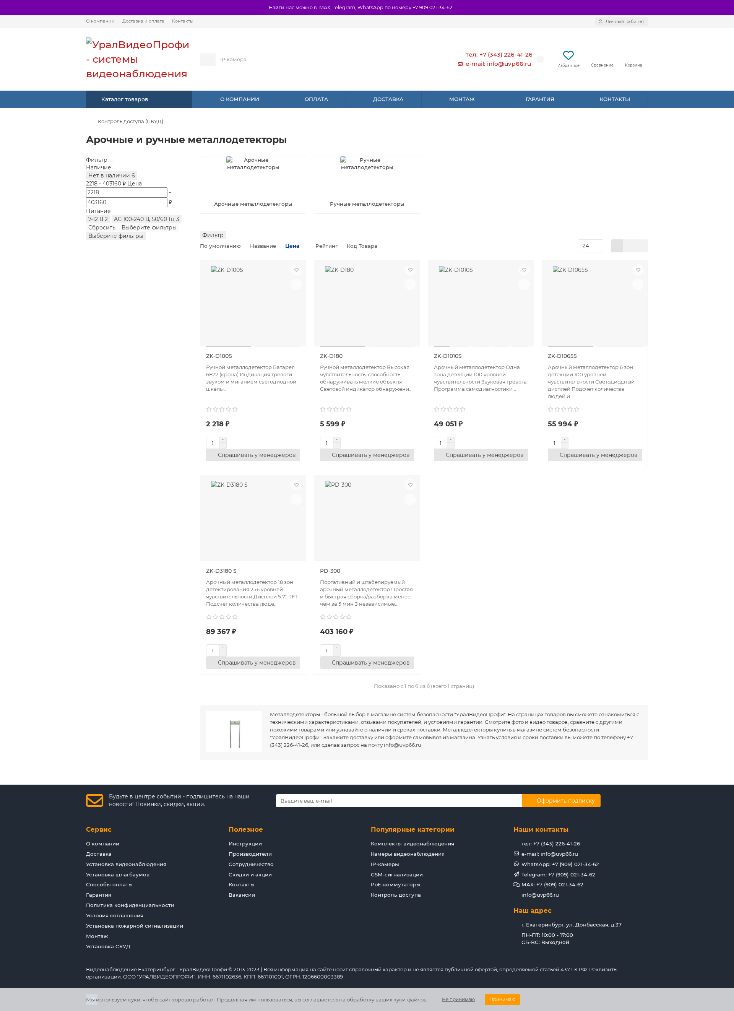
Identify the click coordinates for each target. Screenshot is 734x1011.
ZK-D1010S (448, 356)
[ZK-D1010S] (481, 304)
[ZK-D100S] (253, 304)
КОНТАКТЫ (615, 99)
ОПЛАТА (316, 99)
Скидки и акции (250, 874)
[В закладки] (296, 270)
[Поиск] (427, 59)
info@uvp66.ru (540, 895)
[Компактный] (641, 245)
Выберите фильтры (149, 227)
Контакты (182, 21)
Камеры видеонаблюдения (408, 854)
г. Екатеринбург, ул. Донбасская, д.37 (571, 925)
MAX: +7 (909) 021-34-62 (552, 884)
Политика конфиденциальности (130, 905)
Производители (250, 854)
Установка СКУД (108, 946)
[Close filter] (111, 161)
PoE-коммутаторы (396, 884)
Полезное (246, 829)
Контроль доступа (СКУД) (130, 121)
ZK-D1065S (562, 356)
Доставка (99, 854)
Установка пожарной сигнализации (134, 926)
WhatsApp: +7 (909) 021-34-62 (560, 864)
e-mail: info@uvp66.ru (498, 63)
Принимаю (502, 999)
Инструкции (245, 843)
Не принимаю (458, 999)
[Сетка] (617, 245)
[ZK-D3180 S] (253, 519)
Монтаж (97, 936)
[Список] (629, 245)
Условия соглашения (114, 915)
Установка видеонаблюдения (126, 864)
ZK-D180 (331, 356)
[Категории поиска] (208, 59)
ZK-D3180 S (221, 570)
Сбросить (101, 227)
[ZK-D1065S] (595, 304)
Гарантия (98, 895)
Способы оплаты (109, 884)
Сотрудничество (251, 864)
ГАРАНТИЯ (540, 99)
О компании (100, 21)
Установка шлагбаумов (117, 874)
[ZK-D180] (367, 304)
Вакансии (242, 895)
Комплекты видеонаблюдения (412, 843)
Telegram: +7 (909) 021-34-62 (558, 874)
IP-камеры (385, 864)
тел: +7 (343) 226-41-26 (499, 54)
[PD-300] (367, 519)
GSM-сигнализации (397, 874)
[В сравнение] (296, 284)
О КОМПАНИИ (239, 99)
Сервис (99, 829)
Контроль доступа (396, 895)
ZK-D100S (219, 356)
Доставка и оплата (143, 21)
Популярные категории (413, 829)
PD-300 (330, 570)
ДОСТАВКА (388, 99)
